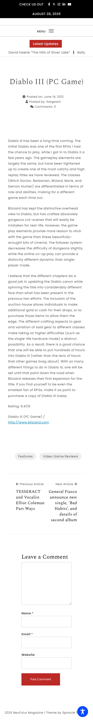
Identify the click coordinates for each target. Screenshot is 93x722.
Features (25, 456)
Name (27, 613)
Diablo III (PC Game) (46, 82)
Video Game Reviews (60, 456)
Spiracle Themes (75, 712)
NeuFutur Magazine (28, 712)
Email (27, 634)
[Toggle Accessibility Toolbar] (82, 711)
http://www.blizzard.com (28, 422)
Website (28, 655)
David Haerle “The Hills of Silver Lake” (37, 52)
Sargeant (53, 102)
